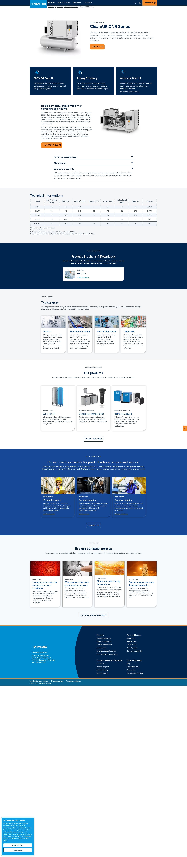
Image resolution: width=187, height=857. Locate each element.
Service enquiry (87, 500)
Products (51, 3)
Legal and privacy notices (39, 681)
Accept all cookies (17, 845)
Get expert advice (121, 514)
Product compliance (73, 681)
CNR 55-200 (81, 273)
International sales (139, 3)
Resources (88, 3)
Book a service (84, 514)
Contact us (97, 47)
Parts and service (64, 3)
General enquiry (123, 500)
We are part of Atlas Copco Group (41, 683)
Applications (77, 3)
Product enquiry (52, 500)
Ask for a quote (49, 514)
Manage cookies (57, 681)
